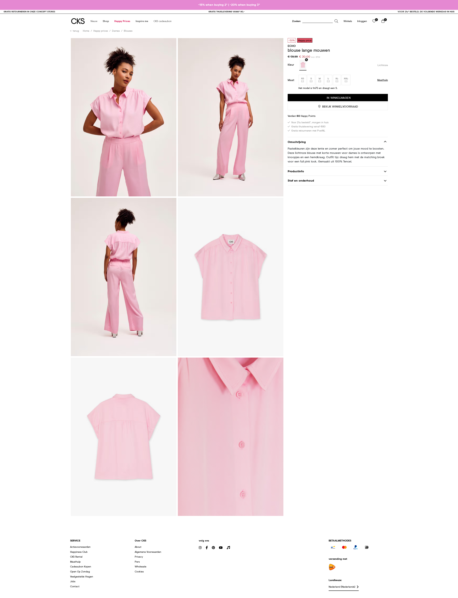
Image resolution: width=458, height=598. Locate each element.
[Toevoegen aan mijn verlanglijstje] (382, 40)
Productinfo (296, 171)
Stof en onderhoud (301, 180)
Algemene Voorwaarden (148, 552)
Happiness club (78, 552)
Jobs (72, 581)
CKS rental (76, 556)
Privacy (139, 556)
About (138, 547)
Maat (291, 80)
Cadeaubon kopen (80, 566)
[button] (94, 21)
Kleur (291, 64)
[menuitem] (94, 21)
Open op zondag (80, 571)
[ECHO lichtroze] (302, 65)
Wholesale (140, 566)
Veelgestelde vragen (81, 576)
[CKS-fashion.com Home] (78, 21)
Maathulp (75, 561)
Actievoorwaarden (80, 547)
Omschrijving (297, 142)
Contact (74, 586)
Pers (137, 561)
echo (292, 46)
